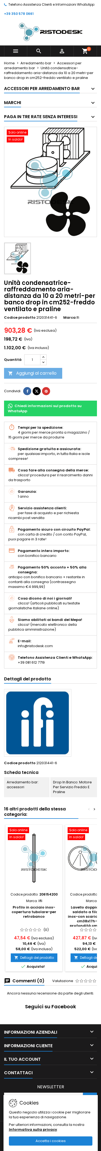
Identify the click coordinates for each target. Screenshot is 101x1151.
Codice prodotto (20, 317)
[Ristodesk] (50, 31)
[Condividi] (27, 391)
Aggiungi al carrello (32, 373)
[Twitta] (37, 391)
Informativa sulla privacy (33, 1129)
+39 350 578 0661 (19, 13)
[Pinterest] (46, 391)
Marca (69, 317)
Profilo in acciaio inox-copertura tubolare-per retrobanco (34, 912)
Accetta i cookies (51, 1140)
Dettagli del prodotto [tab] (27, 679)
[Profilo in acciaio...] (34, 858)
